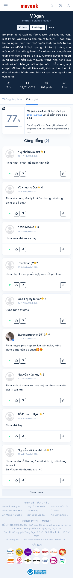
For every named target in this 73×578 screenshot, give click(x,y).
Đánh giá (38, 27)
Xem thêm (36, 492)
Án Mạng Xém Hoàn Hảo (61, 514)
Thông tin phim (12, 99)
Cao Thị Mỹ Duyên (29, 299)
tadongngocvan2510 (31, 334)
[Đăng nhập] (68, 5)
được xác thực (34, 114)
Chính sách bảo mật (32, 539)
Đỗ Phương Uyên (28, 414)
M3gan (36, 16)
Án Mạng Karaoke (12, 514)
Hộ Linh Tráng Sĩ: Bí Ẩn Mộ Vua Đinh (12, 506)
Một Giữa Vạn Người (36, 514)
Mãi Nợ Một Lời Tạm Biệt (61, 506)
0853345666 (26, 227)
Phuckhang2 (26, 263)
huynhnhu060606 (29, 152)
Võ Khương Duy (28, 187)
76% (8, 87)
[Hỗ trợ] (60, 5)
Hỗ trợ (48, 539)
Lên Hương (32, 510)
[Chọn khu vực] (52, 5)
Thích (24, 27)
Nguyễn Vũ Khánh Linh (32, 450)
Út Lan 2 (55, 510)
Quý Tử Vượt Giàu (36, 506)
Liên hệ (57, 539)
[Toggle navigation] (5, 5)
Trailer (51, 27)
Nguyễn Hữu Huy (28, 374)
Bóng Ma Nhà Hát (12, 510)
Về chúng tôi (12, 539)
